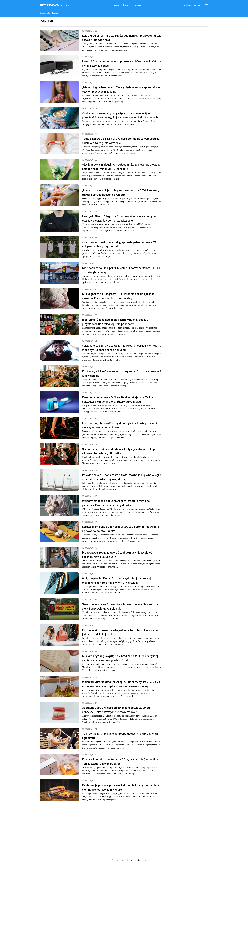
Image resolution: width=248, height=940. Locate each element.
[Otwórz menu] (205, 5)
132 (138, 860)
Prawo (116, 5)
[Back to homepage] (51, 5)
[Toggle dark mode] (67, 5)
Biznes (126, 5)
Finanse (137, 5)
